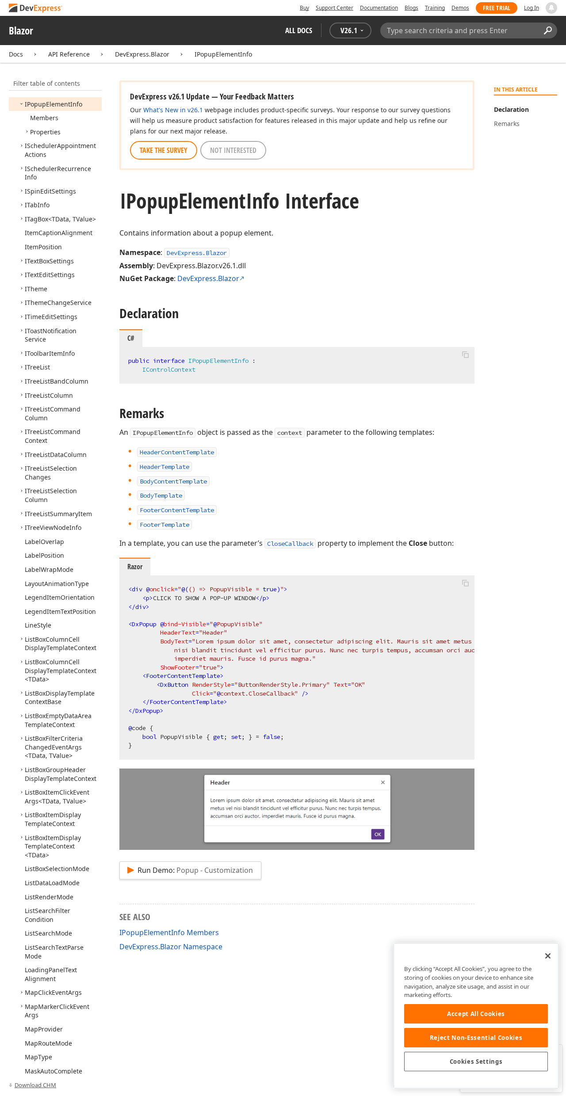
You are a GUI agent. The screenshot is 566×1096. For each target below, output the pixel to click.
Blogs (411, 7)
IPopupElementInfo (223, 54)
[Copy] (465, 354)
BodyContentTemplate (173, 481)
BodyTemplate (161, 495)
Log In (531, 7)
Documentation (379, 7)
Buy (304, 7)
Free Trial (496, 8)
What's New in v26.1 (173, 110)
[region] (476, 1016)
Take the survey (163, 150)
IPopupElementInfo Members (169, 932)
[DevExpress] (36, 8)
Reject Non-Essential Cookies (476, 1038)
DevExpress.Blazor (142, 54)
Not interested (233, 150)
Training (435, 7)
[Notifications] (551, 8)
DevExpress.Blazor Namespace (170, 946)
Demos (460, 7)
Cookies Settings (476, 1062)
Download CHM (35, 1085)
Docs (16, 54)
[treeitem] (53, 104)
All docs (298, 30)
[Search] (547, 30)
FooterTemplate (164, 525)
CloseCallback (290, 544)
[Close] (548, 956)
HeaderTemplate (164, 467)
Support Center (334, 7)
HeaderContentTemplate (177, 452)
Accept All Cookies (476, 1014)
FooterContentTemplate (177, 510)
